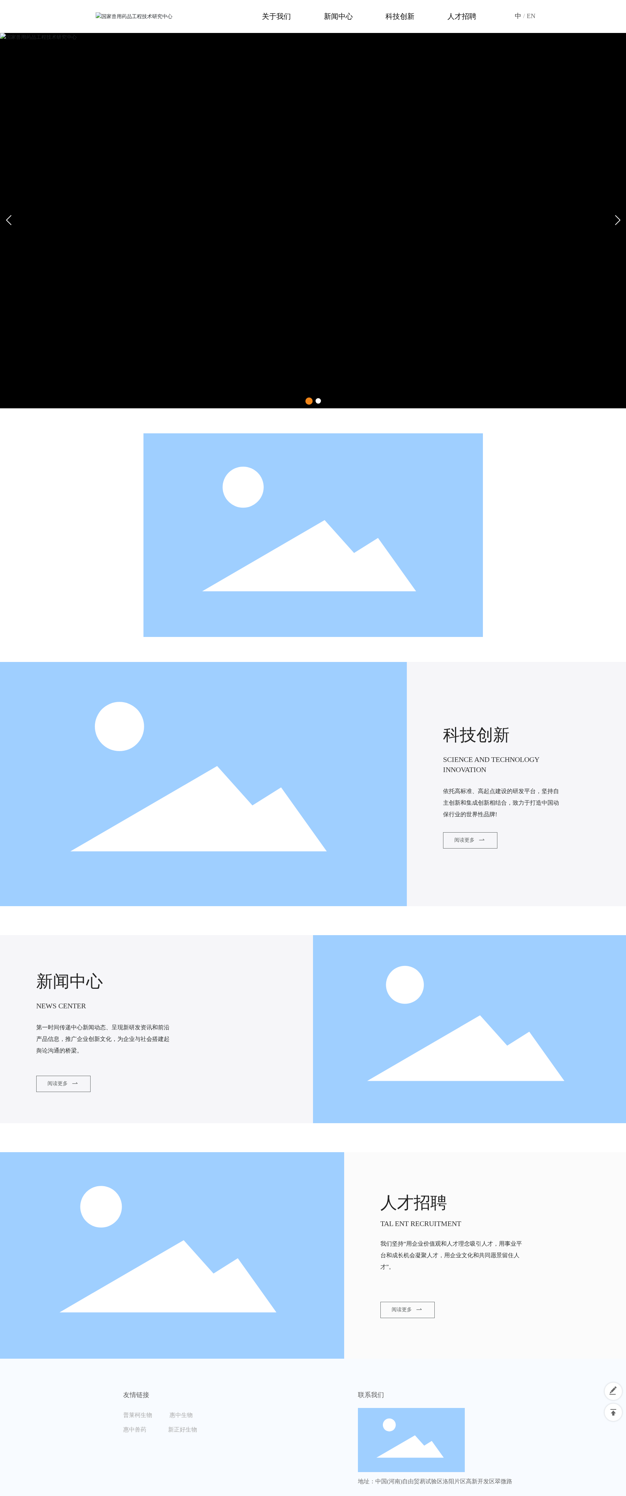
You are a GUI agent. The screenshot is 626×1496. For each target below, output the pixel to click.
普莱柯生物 (145, 1415)
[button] (309, 401)
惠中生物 (181, 1415)
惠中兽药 (145, 1429)
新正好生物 (182, 1429)
